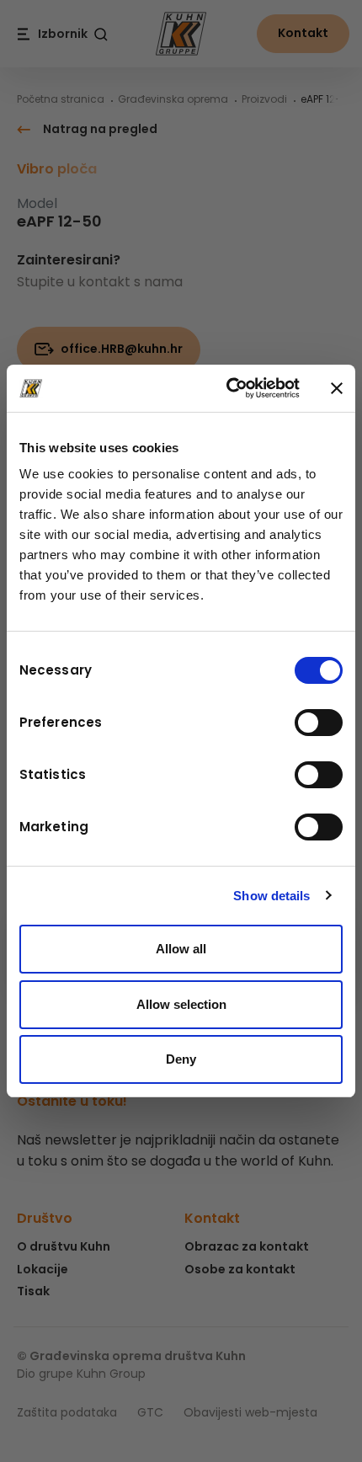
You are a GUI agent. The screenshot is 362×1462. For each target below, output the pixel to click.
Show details (271, 895)
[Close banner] (337, 388)
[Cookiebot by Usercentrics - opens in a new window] (228, 388)
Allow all (181, 949)
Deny (181, 1059)
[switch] (319, 722)
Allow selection (181, 1004)
